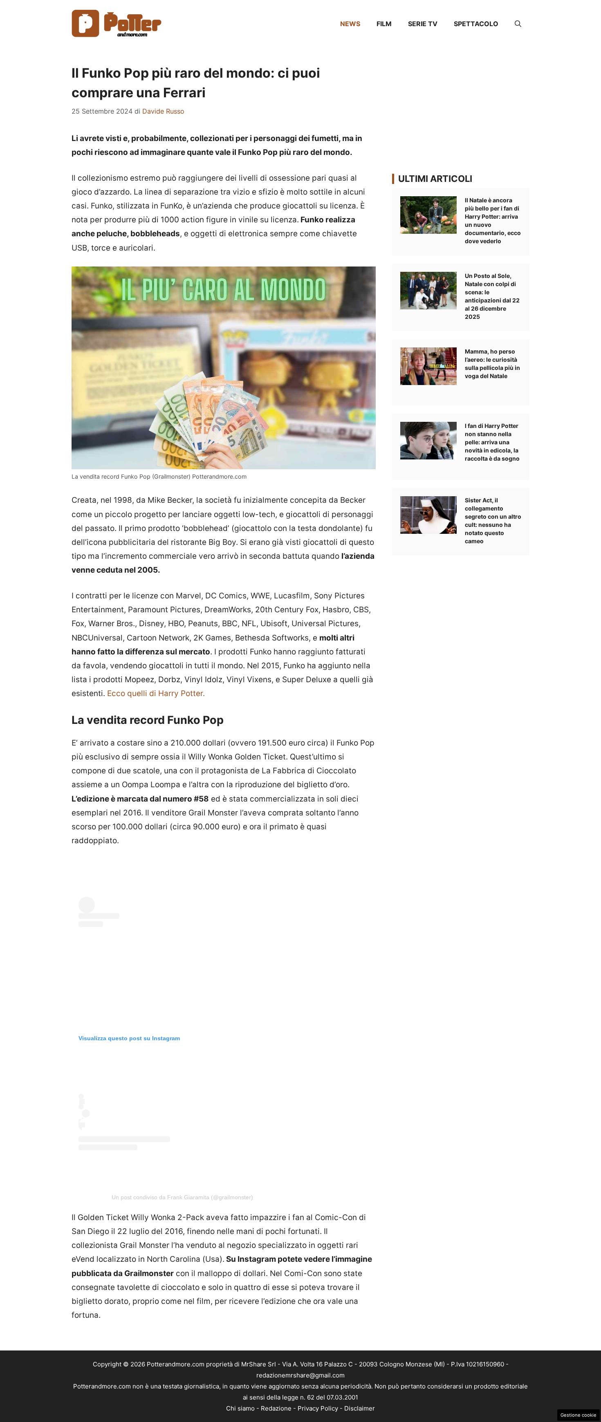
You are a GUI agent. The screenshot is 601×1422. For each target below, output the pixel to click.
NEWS (350, 24)
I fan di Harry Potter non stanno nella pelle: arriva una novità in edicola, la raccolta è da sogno (492, 442)
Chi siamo (240, 1408)
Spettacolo (476, 24)
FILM (384, 24)
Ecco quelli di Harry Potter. (156, 693)
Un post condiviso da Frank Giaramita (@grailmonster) (182, 1197)
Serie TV (422, 24)
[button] (518, 23)
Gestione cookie (579, 1415)
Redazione (276, 1408)
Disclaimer (359, 1408)
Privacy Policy (318, 1408)
